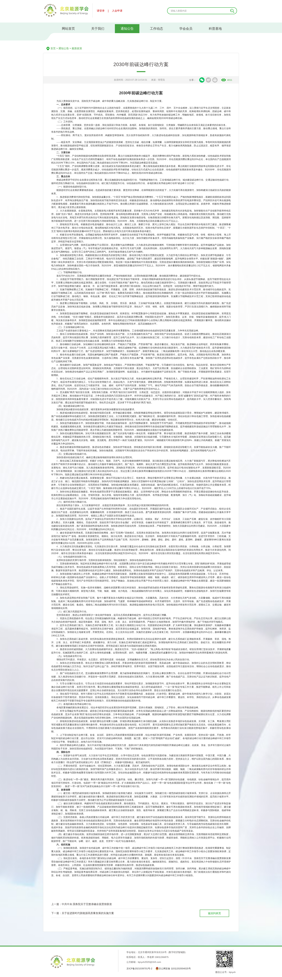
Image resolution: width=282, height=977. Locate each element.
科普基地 (215, 28)
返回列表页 (214, 913)
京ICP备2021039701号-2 (139, 968)
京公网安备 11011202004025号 (175, 968)
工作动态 (156, 28)
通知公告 (127, 28)
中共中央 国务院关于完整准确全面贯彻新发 (87, 904)
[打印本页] (215, 80)
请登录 (101, 10)
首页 (53, 48)
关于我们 (97, 28)
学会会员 (185, 28)
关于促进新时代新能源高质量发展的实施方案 (88, 913)
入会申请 (117, 10)
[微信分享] (201, 80)
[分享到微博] (208, 80)
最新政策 (77, 48)
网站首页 (68, 28)
